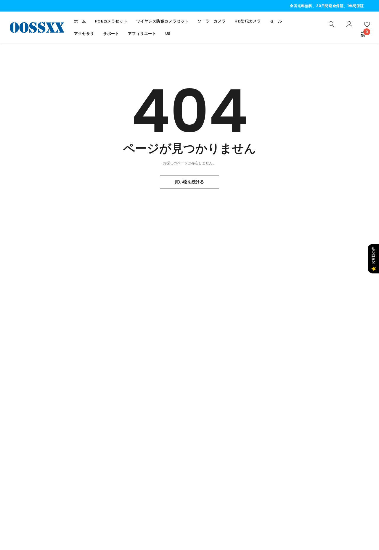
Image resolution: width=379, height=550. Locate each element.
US (168, 33)
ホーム (80, 21)
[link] (332, 24)
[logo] (37, 27)
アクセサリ (84, 33)
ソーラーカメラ (211, 21)
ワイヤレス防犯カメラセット (162, 21)
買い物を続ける (189, 182)
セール (276, 21)
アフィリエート (142, 33)
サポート (111, 33)
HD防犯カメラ (248, 21)
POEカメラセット (111, 21)
